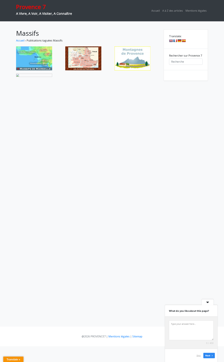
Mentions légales (196, 10)
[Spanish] (184, 40)
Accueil (155, 10)
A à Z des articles (172, 10)
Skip (198, 355)
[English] (171, 40)
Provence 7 (31, 7)
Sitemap (137, 336)
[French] (175, 40)
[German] (180, 40)
